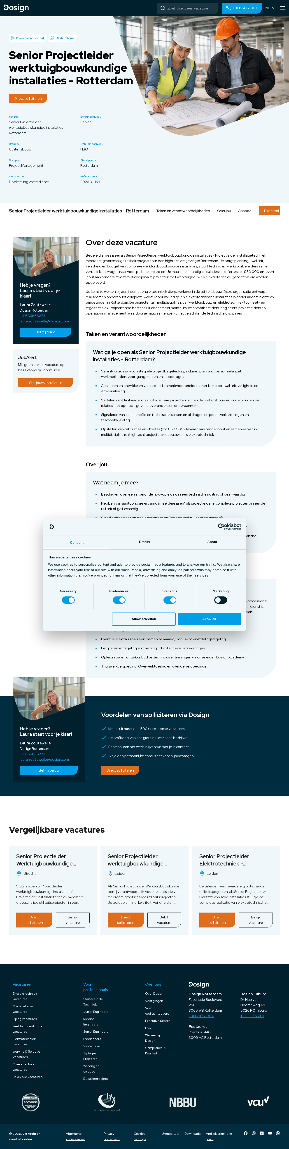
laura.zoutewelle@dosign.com (44, 321)
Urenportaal (170, 1134)
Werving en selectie (91, 1068)
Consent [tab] (77, 542)
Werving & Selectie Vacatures (26, 1054)
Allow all (209, 619)
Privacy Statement (112, 1136)
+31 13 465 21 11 (252, 1015)
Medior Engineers (90, 1021)
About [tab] (212, 542)
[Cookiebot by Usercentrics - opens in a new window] (221, 526)
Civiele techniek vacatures (24, 1067)
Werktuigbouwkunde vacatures (27, 1029)
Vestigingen (154, 1001)
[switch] (119, 600)
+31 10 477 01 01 (201, 1015)
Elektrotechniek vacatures (24, 1041)
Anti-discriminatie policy (219, 1136)
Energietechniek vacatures (25, 996)
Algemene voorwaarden (75, 1136)
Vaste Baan (91, 1046)
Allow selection (144, 619)
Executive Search (157, 1021)
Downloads (192, 1134)
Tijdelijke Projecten (90, 1056)
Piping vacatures (25, 1019)
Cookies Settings (140, 1136)
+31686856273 (32, 315)
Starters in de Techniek (93, 1001)
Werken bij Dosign (152, 1038)
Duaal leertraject (95, 1079)
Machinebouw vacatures (23, 1009)
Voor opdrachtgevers (157, 1011)
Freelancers (92, 1039)
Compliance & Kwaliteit (155, 1050)
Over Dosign (154, 994)
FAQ (148, 1028)
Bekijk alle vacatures (27, 1077)
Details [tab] (144, 542)
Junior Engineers (95, 1012)
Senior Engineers (95, 1032)
